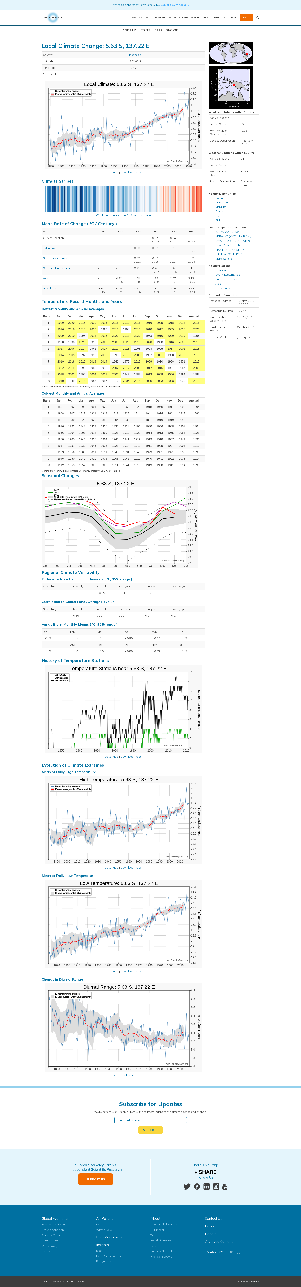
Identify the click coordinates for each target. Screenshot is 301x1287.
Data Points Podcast (109, 1256)
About (207, 17)
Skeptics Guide (51, 1235)
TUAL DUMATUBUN (227, 245)
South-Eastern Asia (55, 258)
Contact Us (213, 1218)
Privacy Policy (58, 1281)
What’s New (104, 1230)
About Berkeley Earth (163, 1224)
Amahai (220, 211)
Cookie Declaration (76, 1281)
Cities (158, 30)
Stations (172, 30)
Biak (218, 220)
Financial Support (161, 1256)
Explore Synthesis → (175, 4)
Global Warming (139, 17)
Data (99, 1224)
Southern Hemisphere (56, 268)
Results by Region (53, 1230)
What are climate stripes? (112, 215)
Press (233, 17)
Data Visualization (186, 17)
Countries (130, 30)
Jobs (153, 1246)
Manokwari (222, 202)
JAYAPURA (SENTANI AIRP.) (232, 241)
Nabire (219, 216)
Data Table (111, 172)
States (145, 30)
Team (153, 1235)
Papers (46, 1251)
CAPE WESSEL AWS (228, 254)
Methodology (50, 1246)
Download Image (131, 172)
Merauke (220, 207)
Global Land (50, 288)
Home (46, 1281)
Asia (46, 278)
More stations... (224, 258)
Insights (220, 17)
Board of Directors (161, 1240)
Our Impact (157, 1230)
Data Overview (51, 1240)
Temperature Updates (55, 1224)
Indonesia (135, 54)
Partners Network (161, 1251)
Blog (99, 1250)
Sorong (219, 198)
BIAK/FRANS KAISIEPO (229, 249)
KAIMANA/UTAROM (227, 231)
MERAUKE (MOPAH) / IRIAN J (233, 236)
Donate (246, 17)
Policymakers (104, 1261)
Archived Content (219, 1241)
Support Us (95, 1179)
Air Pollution (162, 17)
